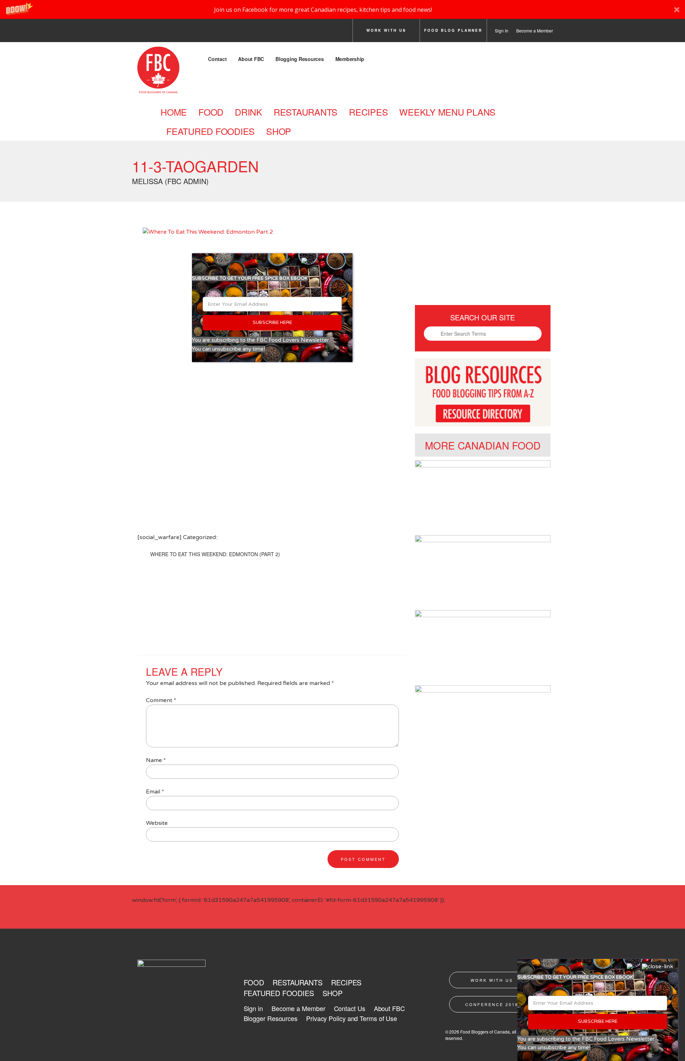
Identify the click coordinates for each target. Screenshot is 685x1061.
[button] (342, 9)
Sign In (501, 30)
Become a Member (534, 30)
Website (157, 823)
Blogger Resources (271, 1018)
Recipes (368, 111)
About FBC (251, 58)
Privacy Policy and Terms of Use (351, 1018)
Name (156, 760)
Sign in (253, 1008)
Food (210, 111)
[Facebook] (139, 32)
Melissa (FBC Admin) (170, 181)
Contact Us (349, 1008)
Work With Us (492, 980)
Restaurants (306, 111)
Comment (161, 700)
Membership (350, 58)
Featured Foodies (210, 131)
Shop (278, 131)
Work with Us (386, 30)
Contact (217, 58)
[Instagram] (179, 32)
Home (174, 111)
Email (155, 791)
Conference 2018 (491, 1004)
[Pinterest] (199, 32)
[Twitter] (159, 32)
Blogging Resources (299, 58)
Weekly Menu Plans (447, 111)
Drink (248, 111)
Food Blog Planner (453, 30)
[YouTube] (219, 32)
